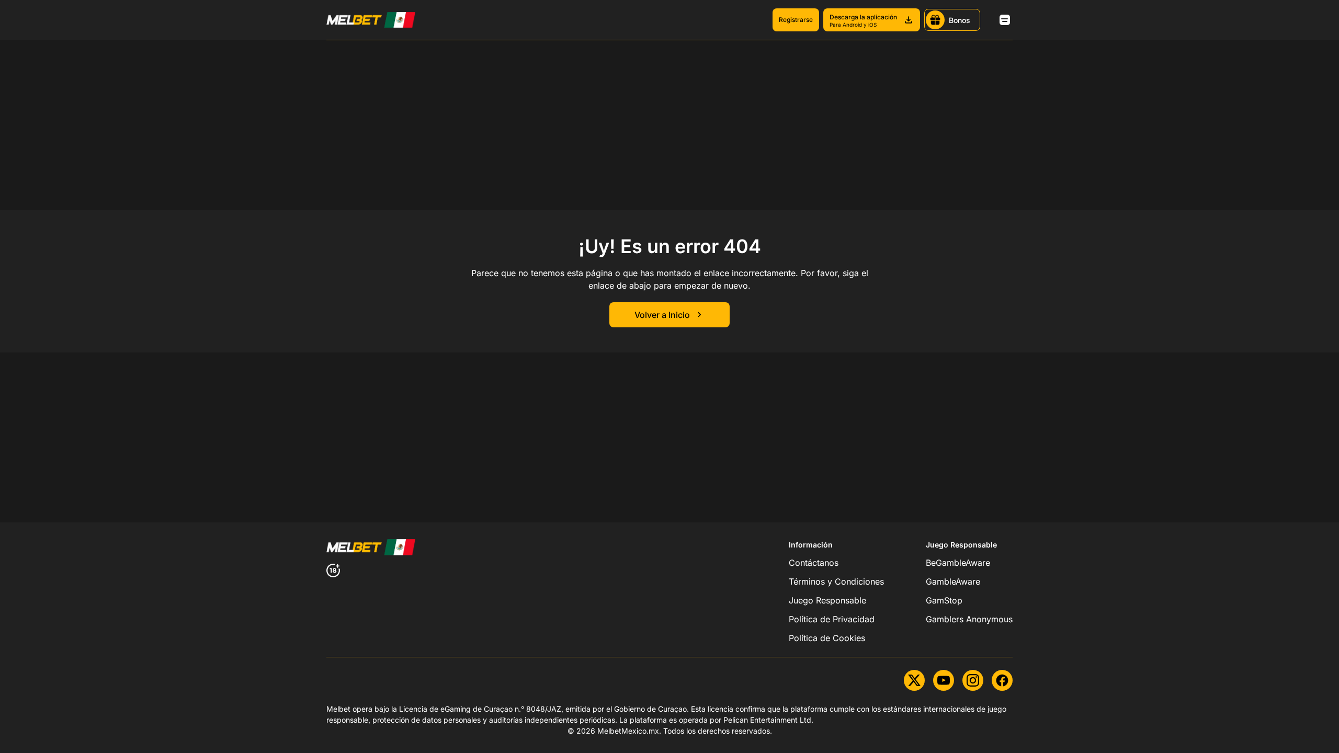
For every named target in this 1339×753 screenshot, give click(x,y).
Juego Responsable (827, 600)
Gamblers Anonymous (969, 619)
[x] (914, 680)
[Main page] (370, 20)
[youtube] (943, 680)
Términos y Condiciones (836, 581)
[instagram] (972, 680)
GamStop (944, 600)
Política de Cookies (827, 638)
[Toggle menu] (1005, 20)
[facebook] (1002, 680)
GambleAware (953, 581)
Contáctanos (813, 562)
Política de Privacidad (832, 619)
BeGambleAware (958, 562)
